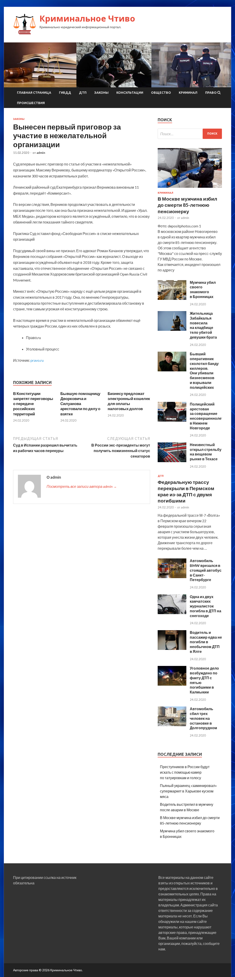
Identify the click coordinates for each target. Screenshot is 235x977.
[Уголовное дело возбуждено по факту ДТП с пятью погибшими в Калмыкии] (172, 684)
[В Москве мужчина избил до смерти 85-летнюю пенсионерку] (190, 188)
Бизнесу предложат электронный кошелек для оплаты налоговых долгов (129, 401)
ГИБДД (65, 92)
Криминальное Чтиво (87, 18)
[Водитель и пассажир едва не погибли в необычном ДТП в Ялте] (172, 648)
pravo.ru (37, 360)
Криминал (188, 92)
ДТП (83, 92)
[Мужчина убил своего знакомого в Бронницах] (172, 298)
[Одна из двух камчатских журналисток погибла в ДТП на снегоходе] (172, 612)
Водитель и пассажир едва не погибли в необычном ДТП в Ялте (206, 642)
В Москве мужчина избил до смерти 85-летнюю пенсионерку (187, 205)
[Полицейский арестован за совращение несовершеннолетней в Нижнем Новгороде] (172, 420)
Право (211, 92)
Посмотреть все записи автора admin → (82, 486)
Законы (101, 92)
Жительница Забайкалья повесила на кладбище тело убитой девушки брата (203, 325)
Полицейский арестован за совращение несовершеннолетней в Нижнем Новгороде (210, 416)
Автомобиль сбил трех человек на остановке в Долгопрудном (203, 718)
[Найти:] (190, 134)
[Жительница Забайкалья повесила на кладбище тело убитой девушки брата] (172, 329)
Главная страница (34, 92)
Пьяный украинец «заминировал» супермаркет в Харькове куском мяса (188, 791)
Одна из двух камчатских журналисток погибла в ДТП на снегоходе (205, 606)
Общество (161, 92)
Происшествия (31, 103)
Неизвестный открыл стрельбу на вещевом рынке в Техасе (205, 451)
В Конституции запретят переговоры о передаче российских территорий (33, 403)
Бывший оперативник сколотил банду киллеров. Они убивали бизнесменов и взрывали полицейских (204, 370)
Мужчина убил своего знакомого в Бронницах (203, 289)
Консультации (129, 92)
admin (40, 153)
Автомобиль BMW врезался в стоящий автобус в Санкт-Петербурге (205, 570)
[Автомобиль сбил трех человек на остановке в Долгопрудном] (172, 725)
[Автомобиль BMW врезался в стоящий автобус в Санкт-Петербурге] (172, 576)
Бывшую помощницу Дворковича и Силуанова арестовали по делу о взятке (80, 403)
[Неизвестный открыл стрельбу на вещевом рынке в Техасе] (172, 460)
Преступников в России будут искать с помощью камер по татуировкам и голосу (185, 772)
